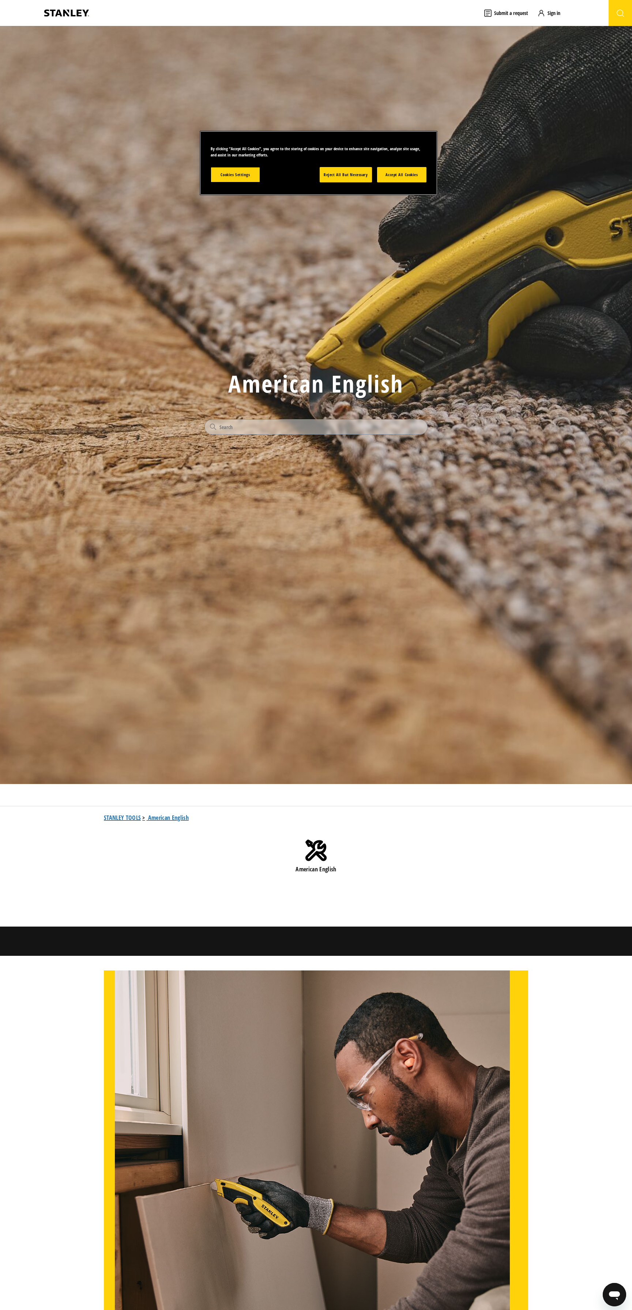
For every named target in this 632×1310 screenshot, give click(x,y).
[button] (552, 13)
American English (168, 818)
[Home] (66, 13)
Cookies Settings (235, 175)
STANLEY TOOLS (122, 818)
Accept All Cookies (401, 175)
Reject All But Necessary (346, 175)
